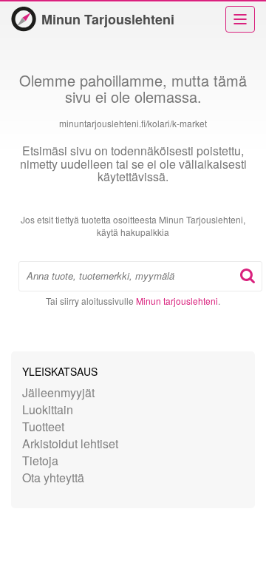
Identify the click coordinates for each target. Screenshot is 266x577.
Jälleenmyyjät (58, 392)
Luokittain (47, 409)
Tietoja (40, 460)
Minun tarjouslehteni (177, 300)
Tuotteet (43, 426)
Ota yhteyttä (53, 477)
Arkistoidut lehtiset (70, 443)
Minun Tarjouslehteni (107, 19)
